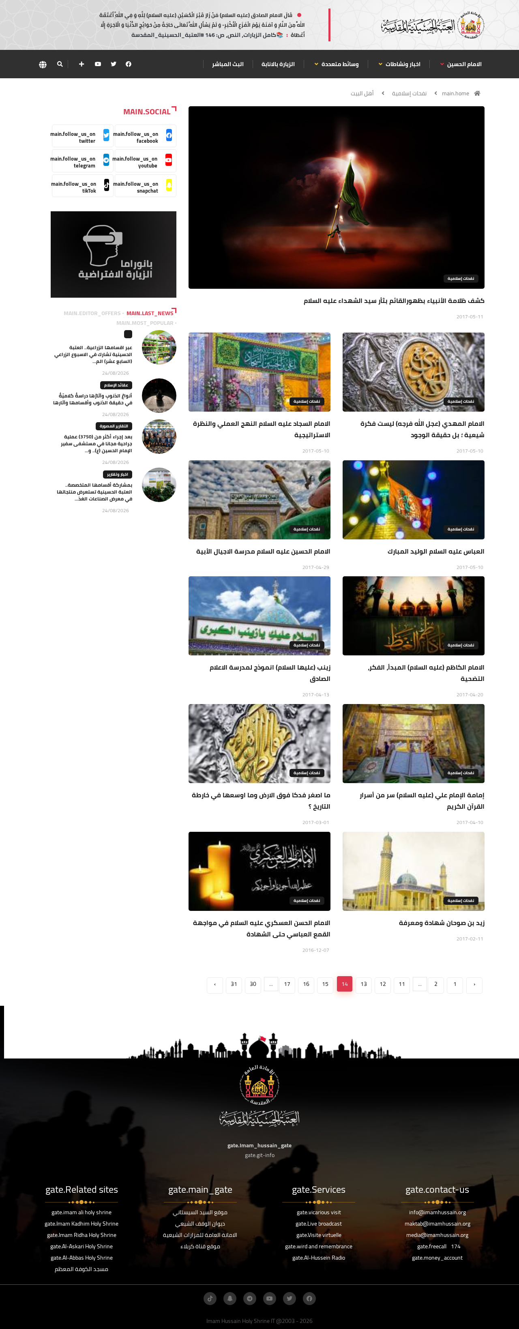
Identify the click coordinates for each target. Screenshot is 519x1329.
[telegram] (249, 1298)
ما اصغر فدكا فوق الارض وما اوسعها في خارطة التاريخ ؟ (261, 800)
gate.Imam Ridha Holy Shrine (81, 1235)
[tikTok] (210, 1298)
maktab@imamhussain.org (437, 1223)
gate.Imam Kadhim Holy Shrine (81, 1223)
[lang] (42, 64)
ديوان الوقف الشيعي (200, 1223)
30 (253, 984)
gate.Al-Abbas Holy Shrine (82, 1257)
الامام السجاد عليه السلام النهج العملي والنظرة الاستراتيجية (261, 429)
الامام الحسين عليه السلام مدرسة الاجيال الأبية (263, 551)
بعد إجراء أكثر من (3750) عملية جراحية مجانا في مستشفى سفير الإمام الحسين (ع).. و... (96, 443)
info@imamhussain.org (437, 1212)
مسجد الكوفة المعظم (81, 1269)
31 (234, 984)
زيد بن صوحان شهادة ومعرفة (442, 923)
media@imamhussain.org (437, 1235)
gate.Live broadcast (319, 1223)
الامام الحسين (464, 64)
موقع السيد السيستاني (200, 1212)
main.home (455, 93)
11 (402, 984)
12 (383, 984)
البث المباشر (228, 64)
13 (363, 984)
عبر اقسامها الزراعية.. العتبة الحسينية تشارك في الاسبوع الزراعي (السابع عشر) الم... (93, 354)
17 (287, 984)
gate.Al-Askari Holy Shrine (81, 1246)
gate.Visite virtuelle (318, 1235)
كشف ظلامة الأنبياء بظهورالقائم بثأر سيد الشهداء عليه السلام (394, 300)
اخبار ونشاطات (402, 64)
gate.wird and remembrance (318, 1246)
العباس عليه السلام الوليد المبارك (436, 551)
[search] (60, 64)
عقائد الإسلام (116, 385)
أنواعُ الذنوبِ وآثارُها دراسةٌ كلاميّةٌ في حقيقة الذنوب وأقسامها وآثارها (92, 399)
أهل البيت (362, 93)
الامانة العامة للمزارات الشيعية (200, 1235)
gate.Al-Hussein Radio (318, 1257)
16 (306, 984)
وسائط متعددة (339, 64)
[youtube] (98, 64)
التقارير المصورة (114, 426)
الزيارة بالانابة (278, 64)
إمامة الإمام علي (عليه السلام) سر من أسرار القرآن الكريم (422, 800)
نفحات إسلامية (409, 93)
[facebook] (128, 64)
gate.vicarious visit (319, 1212)
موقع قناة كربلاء (200, 1246)
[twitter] (113, 64)
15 (325, 984)
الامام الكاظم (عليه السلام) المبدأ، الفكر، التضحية (426, 673)
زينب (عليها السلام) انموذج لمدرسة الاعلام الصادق (270, 673)
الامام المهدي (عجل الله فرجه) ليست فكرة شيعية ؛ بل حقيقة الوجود (422, 429)
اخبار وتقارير (117, 474)
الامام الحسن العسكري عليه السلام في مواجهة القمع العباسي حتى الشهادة (261, 928)
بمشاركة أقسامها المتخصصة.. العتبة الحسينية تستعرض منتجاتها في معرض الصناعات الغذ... (94, 491)
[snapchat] (229, 1298)
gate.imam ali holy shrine (81, 1212)
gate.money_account (437, 1257)
